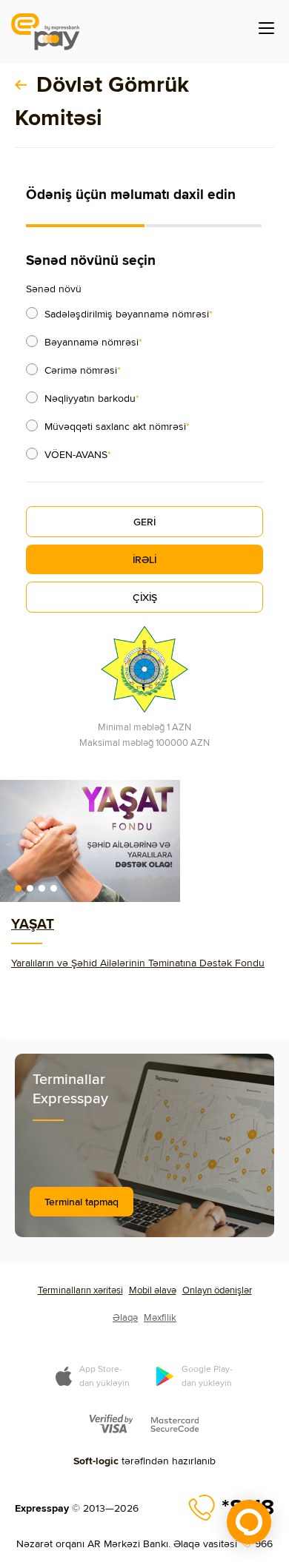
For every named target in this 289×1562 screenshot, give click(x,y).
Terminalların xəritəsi (80, 1289)
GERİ (144, 521)
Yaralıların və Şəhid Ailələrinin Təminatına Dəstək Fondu (138, 962)
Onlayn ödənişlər (217, 1289)
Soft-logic (96, 1460)
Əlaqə (125, 1317)
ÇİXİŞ (145, 597)
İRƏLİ (144, 559)
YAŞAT (32, 923)
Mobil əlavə (152, 1289)
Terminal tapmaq (81, 1201)
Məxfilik (160, 1317)
